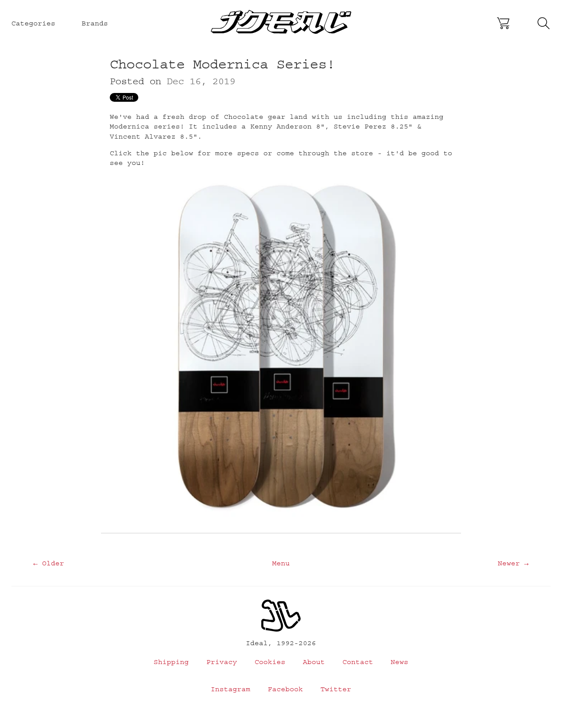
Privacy (221, 662)
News (399, 662)
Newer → (513, 563)
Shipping (171, 662)
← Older (48, 563)
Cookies (270, 662)
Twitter (336, 689)
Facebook (285, 689)
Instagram (230, 689)
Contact (357, 662)
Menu (281, 563)
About (314, 662)
